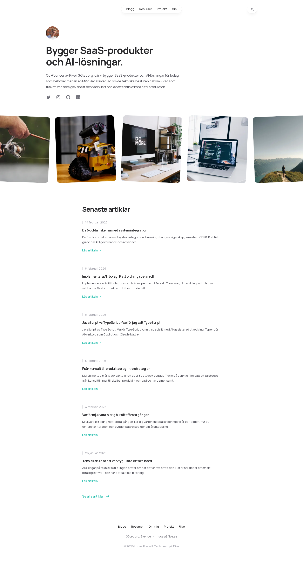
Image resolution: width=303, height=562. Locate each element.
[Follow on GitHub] (68, 97)
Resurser (145, 9)
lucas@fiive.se (167, 536)
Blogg (130, 9)
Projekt (162, 9)
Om (174, 9)
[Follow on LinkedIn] (78, 97)
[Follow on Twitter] (48, 97)
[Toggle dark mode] (252, 9)
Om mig (154, 526)
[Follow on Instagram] (58, 97)
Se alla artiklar (93, 496)
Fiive (182, 526)
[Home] (52, 33)
